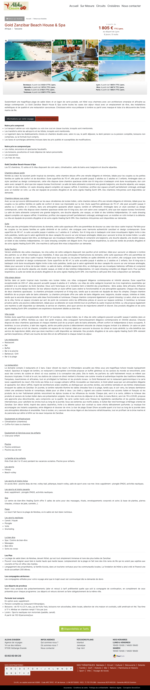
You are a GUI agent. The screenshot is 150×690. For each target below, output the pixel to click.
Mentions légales (116, 688)
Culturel (118, 665)
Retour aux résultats (40, 19)
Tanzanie (18, 29)
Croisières (113, 5)
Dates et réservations (47, 119)
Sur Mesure (87, 5)
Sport (81, 671)
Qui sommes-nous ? (49, 642)
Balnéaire (100, 665)
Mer (105, 668)
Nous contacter (131, 5)
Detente (141, 665)
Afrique (8, 29)
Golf (90, 668)
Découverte (130, 665)
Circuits (101, 5)
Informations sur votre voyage (20, 119)
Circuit (110, 665)
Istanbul (80, 642)
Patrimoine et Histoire (128, 668)
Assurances (68, 688)
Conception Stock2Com (131, 688)
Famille (82, 668)
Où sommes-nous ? (49, 645)
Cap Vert (81, 648)
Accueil (73, 5)
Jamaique (81, 645)
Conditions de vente (80, 688)
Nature (113, 668)
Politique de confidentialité (98, 688)
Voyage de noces (101, 671)
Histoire (97, 668)
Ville (89, 671)
